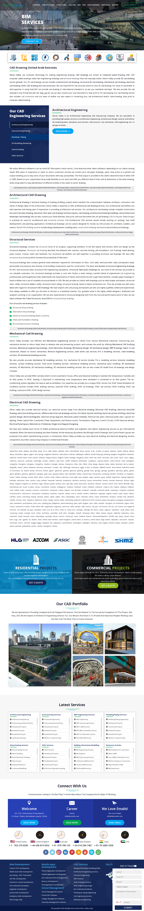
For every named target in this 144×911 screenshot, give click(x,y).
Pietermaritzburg (67, 503)
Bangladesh (122, 454)
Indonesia (65, 477)
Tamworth (13, 516)
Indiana (58, 477)
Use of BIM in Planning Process (118, 757)
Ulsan (40, 519)
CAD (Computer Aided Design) (121, 216)
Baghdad (48, 454)
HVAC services (38, 376)
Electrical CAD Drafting (106, 409)
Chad (123, 461)
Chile (80, 464)
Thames (89, 516)
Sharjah (78, 513)
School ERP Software (49, 895)
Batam (35, 458)
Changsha (22, 464)
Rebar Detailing (17, 754)
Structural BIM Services (84, 765)
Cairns (121, 458)
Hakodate (72, 474)
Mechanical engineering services (61, 341)
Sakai (72, 506)
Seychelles (54, 513)
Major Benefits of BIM (115, 765)
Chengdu (54, 464)
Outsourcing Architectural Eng (22, 723)
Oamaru (19, 500)
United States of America (80, 519)
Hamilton (113, 474)
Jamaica (97, 477)
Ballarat (87, 454)
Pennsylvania (27, 503)
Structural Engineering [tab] (21, 131)
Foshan (45, 471)
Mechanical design (81, 348)
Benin (87, 458)
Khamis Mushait (109, 480)
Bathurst (42, 458)
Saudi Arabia (124, 510)
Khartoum (119, 480)
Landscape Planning (19, 738)
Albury (12, 454)
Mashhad (130, 490)
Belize (67, 458)
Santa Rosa (71, 510)
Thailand (82, 516)
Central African (115, 461)
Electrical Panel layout (19, 424)
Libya (132, 484)
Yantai (12, 526)
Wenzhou (94, 523)
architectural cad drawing (67, 82)
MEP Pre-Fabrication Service (85, 734)
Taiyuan (109, 513)
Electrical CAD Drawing (25, 402)
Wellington (86, 523)
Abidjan (26, 451)
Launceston (83, 484)
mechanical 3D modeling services (48, 360)
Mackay (53, 487)
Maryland (122, 490)
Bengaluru (80, 458)
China (90, 464)
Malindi (16, 490)
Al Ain (93, 451)
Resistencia (19, 506)
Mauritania (45, 493)
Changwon (30, 464)
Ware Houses (16, 761)
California (13, 461)
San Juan (95, 506)
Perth (35, 503)
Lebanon (98, 484)
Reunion (27, 506)
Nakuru (131, 493)
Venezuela (13, 523)
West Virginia (103, 523)
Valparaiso (114, 519)
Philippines (56, 503)
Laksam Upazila (49, 484)
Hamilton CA (121, 474)
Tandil (20, 516)
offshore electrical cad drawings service (59, 413)
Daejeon (101, 464)
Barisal (19, 458)
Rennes (12, 506)
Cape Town (60, 461)
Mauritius (53, 493)
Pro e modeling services (109, 351)
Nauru (78, 497)
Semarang (13, 513)
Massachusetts (15, 493)
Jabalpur (85, 477)
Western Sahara (114, 523)
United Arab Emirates (50, 519)
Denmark (40, 467)
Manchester (44, 490)
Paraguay (119, 500)
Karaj (38, 480)
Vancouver (123, 519)
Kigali (132, 480)
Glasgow (40, 474)
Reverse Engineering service (60, 351)
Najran (125, 493)
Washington (77, 523)
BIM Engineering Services (85, 750)
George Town (89, 471)
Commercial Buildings (19, 768)
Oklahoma (38, 500)
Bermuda (105, 458)
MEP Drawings (116, 348)
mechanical (101, 227)
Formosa (39, 471)
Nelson (91, 497)
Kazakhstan (67, 480)
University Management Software (54, 902)
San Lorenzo (103, 506)
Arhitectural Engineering (20, 719)
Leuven (111, 484)
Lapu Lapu (69, 484)
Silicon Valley (15, 75)
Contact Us (31, 37)
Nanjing (33, 497)
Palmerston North (88, 500)
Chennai (61, 464)
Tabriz (93, 513)
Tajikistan (117, 513)
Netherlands (104, 497)
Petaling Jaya (46, 503)
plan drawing (27, 213)
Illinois (41, 477)
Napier (52, 497)
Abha (20, 451)
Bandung (107, 454)
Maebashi (77, 487)
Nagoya (108, 493)
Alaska (119, 451)
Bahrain (72, 454)
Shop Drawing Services (20, 750)
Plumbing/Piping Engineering (118, 719)
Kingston (18, 484)
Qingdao (85, 503)
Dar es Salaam (129, 464)
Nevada (119, 497)
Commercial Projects (115, 727)
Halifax (79, 474)
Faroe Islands (116, 467)
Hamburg (105, 474)
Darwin (20, 467)
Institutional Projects (19, 727)
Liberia (121, 484)
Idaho (36, 477)
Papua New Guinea (108, 500)
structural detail (46, 247)
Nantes (46, 497)
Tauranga (48, 516)
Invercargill (73, 477)
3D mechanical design (99, 348)
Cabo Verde (114, 458)
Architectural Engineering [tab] (22, 124)
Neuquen (112, 497)
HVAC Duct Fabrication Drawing (54, 768)
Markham (85, 490)
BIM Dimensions (113, 768)
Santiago (79, 510)
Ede (61, 467)
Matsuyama (36, 493)
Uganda (25, 519)
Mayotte (61, 493)
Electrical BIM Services (83, 768)
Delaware (32, 467)
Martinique (114, 490)
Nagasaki (102, 493)
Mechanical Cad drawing (26, 333)
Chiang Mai (69, 464)
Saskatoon (115, 510)
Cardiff (67, 461)
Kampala (13, 480)
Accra (45, 451)
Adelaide (61, 451)
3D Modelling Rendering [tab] (21, 143)
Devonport (48, 467)
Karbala (44, 480)
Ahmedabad (74, 451)
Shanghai (71, 513)
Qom (91, 503)
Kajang (123, 477)
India (52, 477)
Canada (45, 461)
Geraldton (111, 471)
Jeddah (108, 477)
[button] (11, 26)
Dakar (107, 464)
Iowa (80, 477)
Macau (37, 487)
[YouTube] (85, 852)
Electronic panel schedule (75, 417)
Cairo (126, 458)
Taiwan (103, 513)
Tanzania (26, 516)
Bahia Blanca (64, 454)
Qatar (76, 503)
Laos (63, 484)
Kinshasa (35, 484)
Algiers (31, 454)
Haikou (61, 474)
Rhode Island (35, 506)
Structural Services (22, 239)
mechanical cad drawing (114, 82)
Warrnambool (67, 523)
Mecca (73, 493)
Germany (119, 471)
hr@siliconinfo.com (72, 816)
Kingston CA (26, 484)
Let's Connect (130, 5)
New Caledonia (128, 497)
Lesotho (105, 484)
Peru (39, 503)
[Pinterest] (72, 852)
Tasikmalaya (39, 516)
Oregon (50, 500)
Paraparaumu (129, 500)
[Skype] (91, 852)
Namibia (13, 497)
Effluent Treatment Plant (52, 738)
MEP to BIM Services (83, 727)
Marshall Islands (103, 490)
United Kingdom (64, 519)
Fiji (22, 471)
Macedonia (45, 487)
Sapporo (108, 510)
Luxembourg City (16, 487)
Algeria (25, 454)
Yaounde (18, 526)
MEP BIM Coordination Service (86, 730)
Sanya (101, 510)
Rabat (96, 503)
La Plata (31, 487)
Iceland (30, 477)
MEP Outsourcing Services (85, 723)
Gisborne (25, 474)
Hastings (24, 477)
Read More (62, 131)
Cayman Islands (103, 461)
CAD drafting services (31, 227)
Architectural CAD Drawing (28, 195)
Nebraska (84, 497)
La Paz (25, 487)
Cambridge (37, 461)
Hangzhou (130, 474)
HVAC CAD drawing (29, 85)
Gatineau (73, 471)
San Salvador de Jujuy (25, 510)
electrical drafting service (29, 413)
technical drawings (72, 78)
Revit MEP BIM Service (83, 738)
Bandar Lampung (97, 454)
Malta (22, 490)
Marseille (93, 490)
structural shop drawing (20, 257)
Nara (63, 497)
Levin (116, 484)
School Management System (52, 892)
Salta (83, 506)
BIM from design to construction (119, 761)
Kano (27, 480)
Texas (76, 516)
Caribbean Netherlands (79, 461)
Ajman (87, 451)
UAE (20, 519)
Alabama (113, 451)
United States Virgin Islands (100, 519)
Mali (11, 490)
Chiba (76, 464)
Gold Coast (48, 474)
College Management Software (53, 899)
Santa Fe (63, 510)
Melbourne (94, 493)
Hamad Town (87, 474)
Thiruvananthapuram (100, 516)
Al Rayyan (105, 451)
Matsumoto (26, 493)
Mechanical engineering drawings (32, 348)
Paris (11, 503)
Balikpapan (80, 454)
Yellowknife (26, 526)
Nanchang (26, 497)
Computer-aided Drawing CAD (116, 75)
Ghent (12, 474)
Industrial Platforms (19, 765)
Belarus (54, 458)
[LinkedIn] (65, 852)
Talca (132, 513)
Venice (20, 523)
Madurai (70, 487)
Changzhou (39, 464)
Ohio (24, 500)
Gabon (51, 471)
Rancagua (108, 503)
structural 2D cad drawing (91, 82)
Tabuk (98, 513)
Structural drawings (18, 247)
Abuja (40, 451)
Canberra (52, 461)
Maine (84, 487)
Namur (19, 497)
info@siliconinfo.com (115, 816)
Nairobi (114, 493)
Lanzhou (59, 484)
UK (29, 519)
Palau (62, 500)
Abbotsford (14, 451)
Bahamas (55, 454)
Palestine (77, 500)
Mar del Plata (76, 490)
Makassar (98, 487)
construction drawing (87, 227)
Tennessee (69, 516)
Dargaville (13, 467)
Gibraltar (18, 474)
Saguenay (57, 506)
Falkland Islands (105, 467)
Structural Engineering (52, 719)
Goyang (55, 474)
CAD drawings (82, 75)
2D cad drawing (127, 78)
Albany (131, 451)
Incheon (47, 477)
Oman (45, 500)
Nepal (97, 497)
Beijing (48, 458)
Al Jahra (98, 451)
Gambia (66, 471)
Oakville (12, 500)
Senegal (27, 513)
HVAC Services (49, 750)
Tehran (55, 516)
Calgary (131, 458)
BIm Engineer (80, 754)
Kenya (89, 480)
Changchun (14, 464)
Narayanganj (70, 497)
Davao (26, 467)
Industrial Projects (18, 730)
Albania (125, 451)
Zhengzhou (47, 526)
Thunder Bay (113, 516)
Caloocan (21, 461)
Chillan (85, 464)
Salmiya (77, 506)
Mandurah (53, 490)
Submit (128, 907)
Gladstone (32, 474)
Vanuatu (131, 519)
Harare (12, 477)
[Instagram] (59, 852)
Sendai (20, 513)
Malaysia (123, 487)
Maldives (130, 487)
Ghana (126, 471)
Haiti (66, 474)
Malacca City (108, 487)
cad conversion (27, 96)
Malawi (116, 487)
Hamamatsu (97, 474)
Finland (26, 471)
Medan (79, 493)
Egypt (82, 467)
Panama (98, 500)
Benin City (93, 458)
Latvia (76, 484)
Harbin (18, 477)
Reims (132, 503)
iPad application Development (52, 885)
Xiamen (131, 523)
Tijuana (126, 516)
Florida (32, 471)
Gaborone (58, 471)
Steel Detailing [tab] (18, 149)
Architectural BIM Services (85, 761)
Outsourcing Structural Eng (53, 723)
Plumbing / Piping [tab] (19, 137)
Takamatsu (125, 513)
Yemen (33, 526)
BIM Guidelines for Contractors (118, 750)
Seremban (45, 513)
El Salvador (95, 467)
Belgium (61, 458)
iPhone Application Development (53, 871)
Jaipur (91, 477)
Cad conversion (49, 85)
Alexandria (18, 454)
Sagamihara (49, 506)
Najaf (120, 493)
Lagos (41, 484)
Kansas (32, 480)
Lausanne (91, 484)
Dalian (112, 464)
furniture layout (70, 213)
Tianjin (121, 516)
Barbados (130, 454)
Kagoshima (116, 477)
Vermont (27, 523)
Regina (126, 503)
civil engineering (127, 273)
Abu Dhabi (33, 451)
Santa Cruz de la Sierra (50, 510)
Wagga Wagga (36, 523)
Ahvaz (82, 451)
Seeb (132, 510)
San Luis (111, 506)
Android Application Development (54, 874)
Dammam (119, 464)
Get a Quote (36, 582)
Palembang (69, 500)
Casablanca (92, 461)
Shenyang (85, 513)
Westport (124, 523)
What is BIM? (112, 754)
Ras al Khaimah (118, 503)
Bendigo (72, 458)
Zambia (39, 526)
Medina (86, 493)
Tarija (32, 516)
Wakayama (57, 523)
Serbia (38, 513)
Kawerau (59, 480)
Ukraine (34, 519)
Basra (30, 458)
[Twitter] (52, 852)
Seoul (33, 513)
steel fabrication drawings (60, 348)
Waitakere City (47, 523)
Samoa (88, 506)
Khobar (126, 480)
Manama (36, 490)
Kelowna (75, 480)
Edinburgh (66, 467)
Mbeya (67, 493)
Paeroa (56, 500)
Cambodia (28, 461)
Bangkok (114, 454)
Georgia (97, 471)
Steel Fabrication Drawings (21, 757)
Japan (103, 477)
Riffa (42, 506)
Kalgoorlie (130, 477)
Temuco (61, 516)
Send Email (115, 822)
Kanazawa (20, 480)
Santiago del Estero (91, 510)
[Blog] (78, 852)
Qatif (80, 503)
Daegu (95, 464)
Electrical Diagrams (32, 417)
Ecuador (55, 467)
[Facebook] (46, 852)
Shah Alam (63, 513)
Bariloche (13, 458)
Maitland (91, 487)
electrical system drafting (113, 413)
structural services (56, 220)
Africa (67, 451)
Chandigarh (130, 461)
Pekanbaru (18, 503)
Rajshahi (101, 503)
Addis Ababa (52, 451)
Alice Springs (39, 454)
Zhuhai (54, 526)
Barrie (25, 458)
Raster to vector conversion (34, 351)
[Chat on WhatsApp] (98, 852)
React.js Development (50, 881)
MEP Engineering (82, 719)
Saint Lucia (65, 506)
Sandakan (37, 510)
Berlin (99, 458)
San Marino (119, 506)
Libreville (127, 484)
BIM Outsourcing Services (85, 757)
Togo (16, 519)
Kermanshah (97, 480)
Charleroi (47, 464)
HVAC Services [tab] (17, 155)
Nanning (40, 497)
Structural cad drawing (37, 250)
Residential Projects (19, 734)
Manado (28, 490)
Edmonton (75, 467)
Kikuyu (12, 484)
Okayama (30, 500)
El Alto (87, 467)
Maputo (67, 490)
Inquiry (115, 5)
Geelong (80, 471)
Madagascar (61, 487)
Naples (57, 497)
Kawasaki (51, 480)
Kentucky (83, 480)
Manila (60, 490)
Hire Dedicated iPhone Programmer (55, 878)
